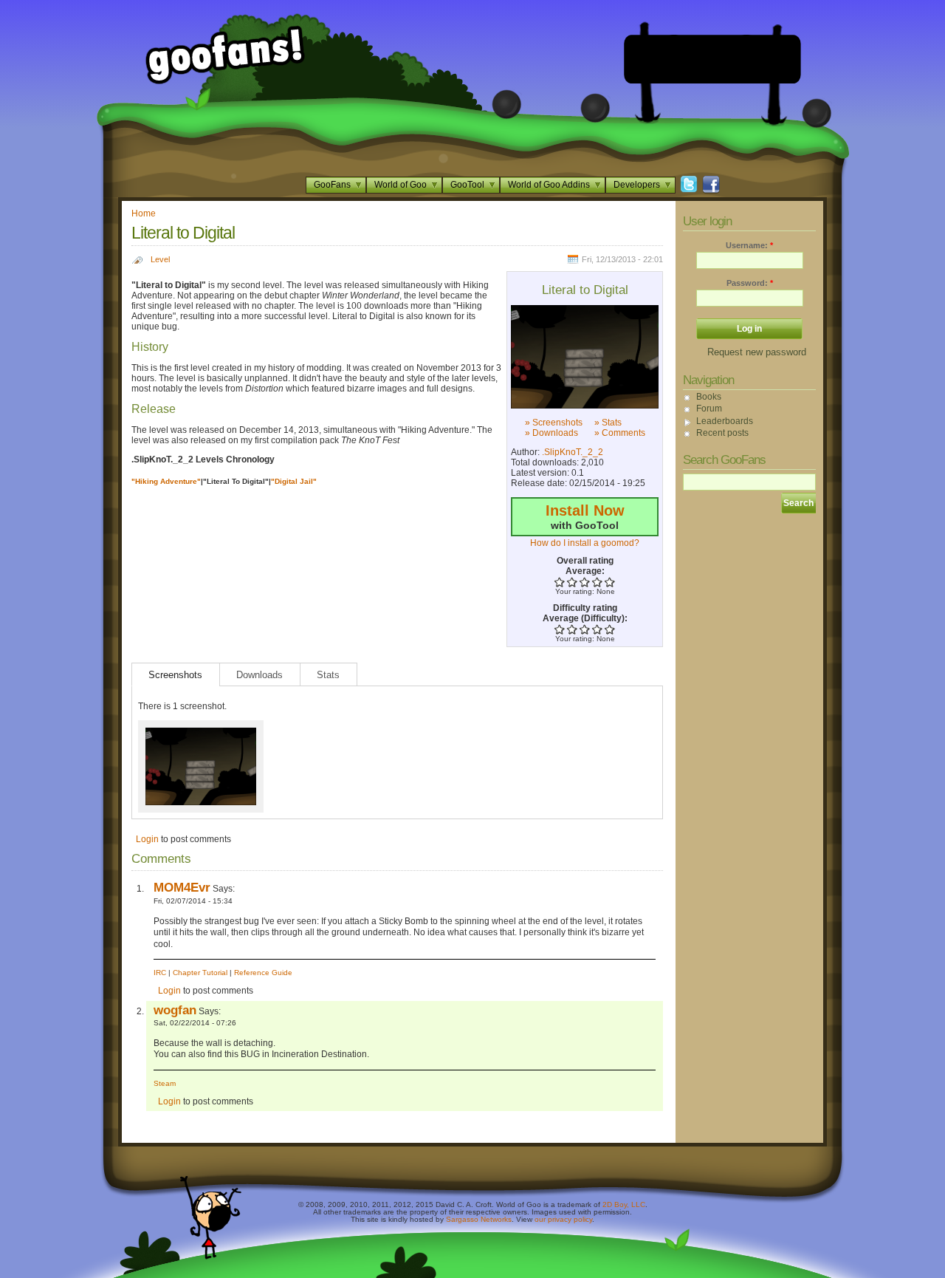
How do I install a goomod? (584, 543)
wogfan (175, 1009)
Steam (165, 1083)
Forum (709, 408)
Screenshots (175, 674)
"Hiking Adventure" (166, 481)
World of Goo (400, 185)
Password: (749, 283)
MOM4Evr (182, 887)
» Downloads (551, 433)
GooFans (332, 185)
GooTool (467, 185)
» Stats (608, 422)
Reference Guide (263, 972)
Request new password (756, 352)
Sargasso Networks (479, 1219)
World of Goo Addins (549, 185)
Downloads (259, 674)
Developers (637, 185)
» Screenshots (554, 422)
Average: (585, 571)
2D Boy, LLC (623, 1204)
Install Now (585, 510)
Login (147, 839)
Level (160, 259)
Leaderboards (724, 421)
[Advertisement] (712, 59)
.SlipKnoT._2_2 (572, 452)
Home (143, 213)
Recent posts (722, 433)
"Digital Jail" (294, 481)
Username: (749, 245)
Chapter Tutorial (200, 972)
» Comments (619, 433)
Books (708, 397)
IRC (160, 972)
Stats (328, 674)
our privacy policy (563, 1219)
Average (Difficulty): (585, 618)
